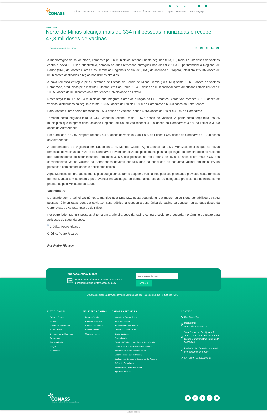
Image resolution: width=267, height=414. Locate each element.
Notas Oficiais (56, 330)
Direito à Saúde (92, 317)
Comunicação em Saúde (125, 330)
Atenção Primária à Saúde (126, 325)
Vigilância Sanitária (123, 371)
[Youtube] (206, 6)
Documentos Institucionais (61, 334)
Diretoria (54, 321)
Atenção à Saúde (122, 321)
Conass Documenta (94, 325)
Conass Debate (92, 330)
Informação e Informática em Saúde (130, 350)
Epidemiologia (121, 338)
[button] (196, 48)
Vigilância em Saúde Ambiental (128, 367)
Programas (55, 338)
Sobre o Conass (57, 317)
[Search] (170, 6)
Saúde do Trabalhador (124, 363)
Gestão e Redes (92, 334)
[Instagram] (184, 6)
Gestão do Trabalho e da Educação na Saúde (135, 342)
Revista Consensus (93, 321)
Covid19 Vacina (52, 28)
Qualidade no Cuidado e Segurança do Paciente (136, 359)
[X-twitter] (177, 6)
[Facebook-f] (192, 6)
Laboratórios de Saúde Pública (128, 355)
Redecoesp (55, 350)
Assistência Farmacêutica (126, 317)
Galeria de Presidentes (60, 325)
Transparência (56, 342)
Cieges (53, 346)
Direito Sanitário (122, 334)
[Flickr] (199, 6)
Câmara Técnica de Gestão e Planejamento (134, 346)
